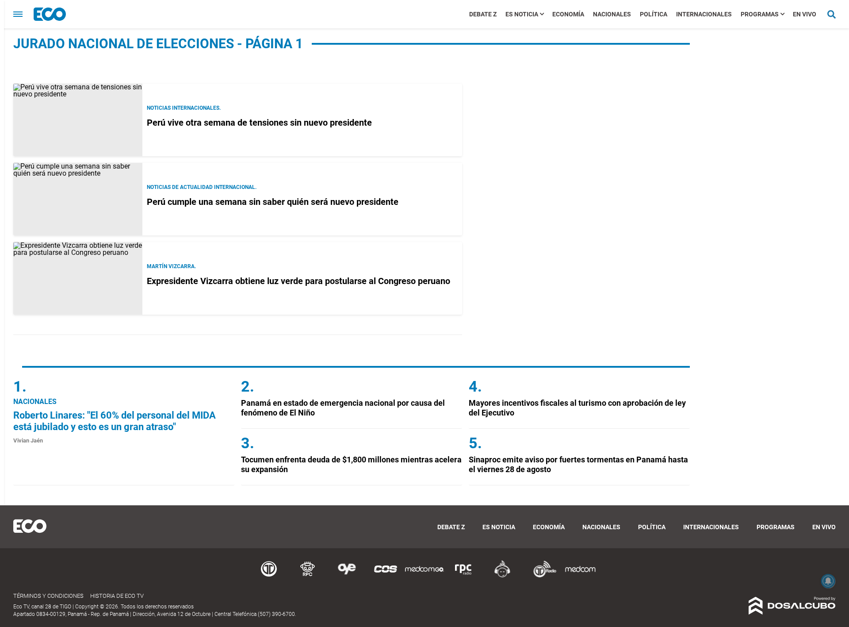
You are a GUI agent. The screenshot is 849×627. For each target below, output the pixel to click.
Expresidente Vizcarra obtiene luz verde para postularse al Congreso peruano (298, 281)
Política (653, 14)
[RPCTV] (307, 576)
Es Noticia (521, 14)
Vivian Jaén (28, 440)
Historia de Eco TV (117, 595)
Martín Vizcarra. (171, 266)
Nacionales (612, 14)
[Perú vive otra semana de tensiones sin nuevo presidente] (77, 120)
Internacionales (704, 14)
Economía (568, 14)
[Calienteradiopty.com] (502, 576)
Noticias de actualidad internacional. (201, 187)
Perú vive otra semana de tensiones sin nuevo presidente (259, 122)
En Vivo (804, 14)
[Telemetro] (268, 576)
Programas (760, 14)
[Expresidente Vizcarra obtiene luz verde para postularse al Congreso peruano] (77, 278)
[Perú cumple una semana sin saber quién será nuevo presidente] (77, 199)
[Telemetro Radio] (541, 576)
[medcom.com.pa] (580, 576)
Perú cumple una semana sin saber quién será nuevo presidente (272, 201)
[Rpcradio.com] (463, 576)
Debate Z (483, 14)
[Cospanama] (385, 576)
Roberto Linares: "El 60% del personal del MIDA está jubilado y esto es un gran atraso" (114, 421)
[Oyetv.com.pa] (346, 576)
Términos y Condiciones (48, 595)
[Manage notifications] (828, 581)
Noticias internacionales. (184, 108)
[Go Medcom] (424, 576)
